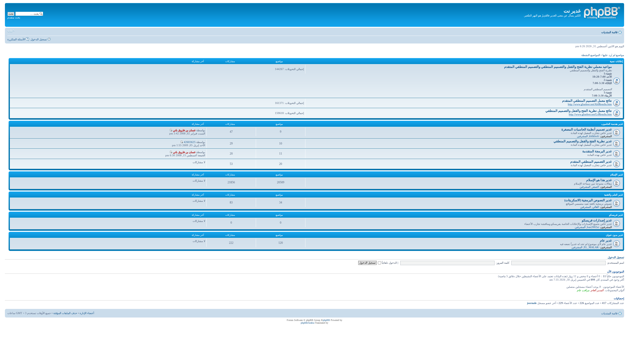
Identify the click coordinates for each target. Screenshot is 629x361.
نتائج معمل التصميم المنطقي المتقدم (587, 100)
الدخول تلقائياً (389, 262)
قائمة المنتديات (609, 32)
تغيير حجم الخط (10, 31)
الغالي (595, 206)
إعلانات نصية (616, 61)
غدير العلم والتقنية (613, 194)
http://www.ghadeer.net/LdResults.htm (590, 114)
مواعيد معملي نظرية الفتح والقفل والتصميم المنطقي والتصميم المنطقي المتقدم (558, 67)
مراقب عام (583, 290)
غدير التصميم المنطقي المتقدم (591, 161)
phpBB (326, 320)
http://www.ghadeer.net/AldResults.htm (590, 104)
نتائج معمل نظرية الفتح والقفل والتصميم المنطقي (578, 111)
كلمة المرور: (502, 262)
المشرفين (582, 136)
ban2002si (593, 227)
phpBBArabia (307, 322)
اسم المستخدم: (615, 262)
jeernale (532, 303)
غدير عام (606, 240)
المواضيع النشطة (590, 55)
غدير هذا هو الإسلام (599, 180)
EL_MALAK (591, 247)
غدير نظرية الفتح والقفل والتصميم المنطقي (583, 141)
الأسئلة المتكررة (16, 39)
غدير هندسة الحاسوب (612, 124)
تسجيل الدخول (38, 39)
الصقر (595, 186)
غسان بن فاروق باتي (184, 130)
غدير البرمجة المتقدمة (597, 151)
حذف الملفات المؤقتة (65, 313)
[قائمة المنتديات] (602, 12)
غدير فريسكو (616, 215)
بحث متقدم (13, 17)
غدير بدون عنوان (614, 235)
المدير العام (597, 290)
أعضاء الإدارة (87, 313)
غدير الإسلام (616, 174)
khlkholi (594, 136)
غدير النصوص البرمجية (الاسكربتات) (588, 200)
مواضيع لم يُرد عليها (613, 55)
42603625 (190, 142)
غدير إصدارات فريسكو (597, 220)
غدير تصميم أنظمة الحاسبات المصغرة (586, 129)
